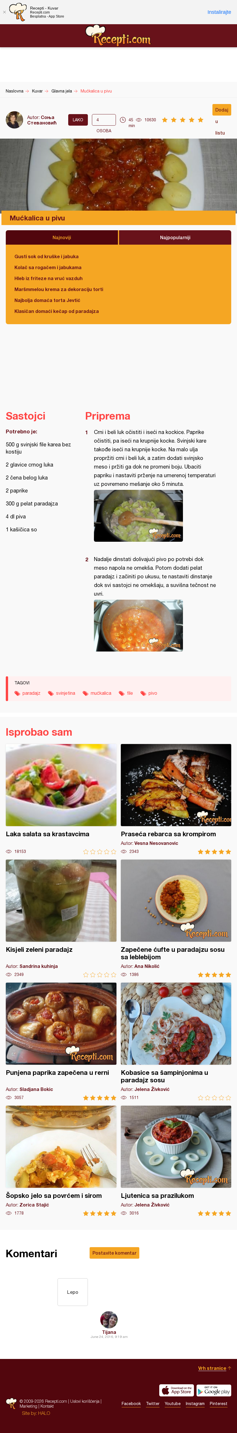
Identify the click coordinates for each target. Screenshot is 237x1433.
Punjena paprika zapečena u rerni (61, 1041)
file (130, 693)
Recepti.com (118, 35)
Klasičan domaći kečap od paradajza (56, 311)
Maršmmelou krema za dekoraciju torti (58, 289)
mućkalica (101, 693)
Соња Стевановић (42, 119)
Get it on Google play (214, 1390)
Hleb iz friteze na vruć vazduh (48, 278)
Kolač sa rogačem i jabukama (48, 267)
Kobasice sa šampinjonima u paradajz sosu (176, 1041)
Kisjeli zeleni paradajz (61, 918)
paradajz (31, 693)
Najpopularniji (175, 237)
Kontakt (47, 1406)
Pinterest (218, 1403)
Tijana (109, 1332)
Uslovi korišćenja (84, 1401)
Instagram (195, 1403)
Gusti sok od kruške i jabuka (46, 256)
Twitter (153, 1403)
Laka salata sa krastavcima (61, 799)
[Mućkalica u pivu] (155, 516)
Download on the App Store (176, 1390)
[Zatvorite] (4, 12)
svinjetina (65, 693)
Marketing (28, 1406)
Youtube (173, 1403)
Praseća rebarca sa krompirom (176, 799)
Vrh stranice (212, 1368)
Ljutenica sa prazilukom (176, 1161)
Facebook (131, 1403)
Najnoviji (62, 237)
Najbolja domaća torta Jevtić (47, 300)
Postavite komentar (114, 1252)
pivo (153, 693)
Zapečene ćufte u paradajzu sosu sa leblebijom (176, 918)
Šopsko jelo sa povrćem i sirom (61, 1161)
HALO (44, 1413)
